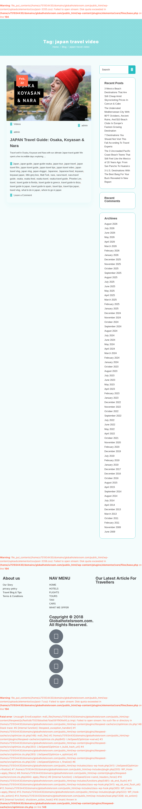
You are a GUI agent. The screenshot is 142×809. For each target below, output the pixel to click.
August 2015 (110, 482)
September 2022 (112, 415)
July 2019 (109, 456)
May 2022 (109, 429)
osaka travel (42, 179)
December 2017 (112, 469)
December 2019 (112, 451)
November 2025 (112, 264)
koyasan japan (17, 175)
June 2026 (109, 232)
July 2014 (109, 500)
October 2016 (111, 478)
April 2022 (109, 433)
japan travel (70, 164)
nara (53, 175)
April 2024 (109, 348)
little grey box (32, 175)
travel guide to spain (41, 186)
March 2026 (110, 246)
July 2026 (109, 228)
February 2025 (111, 304)
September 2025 (112, 273)
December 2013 (112, 509)
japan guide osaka (43, 164)
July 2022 (109, 420)
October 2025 (111, 268)
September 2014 (112, 491)
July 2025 (109, 282)
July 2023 (109, 375)
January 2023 (111, 398)
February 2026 (111, 250)
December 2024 (112, 313)
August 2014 (110, 496)
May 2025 (109, 291)
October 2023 (111, 366)
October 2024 (111, 322)
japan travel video (65, 167)
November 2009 (112, 527)
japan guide (26, 164)
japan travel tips (47, 167)
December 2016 (112, 473)
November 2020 (112, 442)
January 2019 (111, 464)
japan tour (58, 164)
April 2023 (109, 389)
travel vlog (15, 190)
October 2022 (111, 411)
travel (12, 182)
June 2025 (109, 286)
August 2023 (110, 371)
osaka (20, 179)
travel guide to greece (49, 182)
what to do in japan (30, 190)
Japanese (53, 171)
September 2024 (112, 326)
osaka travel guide (59, 179)
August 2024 (110, 331)
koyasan (79, 171)
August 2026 (110, 224)
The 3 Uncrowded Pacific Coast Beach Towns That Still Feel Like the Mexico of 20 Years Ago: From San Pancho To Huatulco (117, 158)
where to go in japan (51, 190)
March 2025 (110, 299)
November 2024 (112, 317)
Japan (16, 164)
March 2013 (110, 514)
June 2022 (109, 424)
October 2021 (111, 438)
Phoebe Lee (75, 179)
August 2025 (110, 277)
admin (85, 125)
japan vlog (26, 171)
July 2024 (109, 335)
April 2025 (109, 295)
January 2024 (111, 362)
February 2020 (111, 447)
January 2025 (111, 308)
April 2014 (109, 505)
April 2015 (109, 487)
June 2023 (109, 380)
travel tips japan (71, 186)
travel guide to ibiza (70, 182)
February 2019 (111, 460)
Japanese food (66, 171)
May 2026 (109, 237)
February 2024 (111, 357)
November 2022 (112, 407)
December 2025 (112, 259)
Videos (17, 124)
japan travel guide (29, 167)
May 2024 (109, 344)
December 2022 (112, 402)
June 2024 (109, 340)
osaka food (29, 179)
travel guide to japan (20, 186)
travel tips (57, 186)
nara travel (61, 175)
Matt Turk (44, 175)
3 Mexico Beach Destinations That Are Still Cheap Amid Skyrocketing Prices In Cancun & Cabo (116, 96)
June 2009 (109, 531)
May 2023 (109, 384)
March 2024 (110, 353)
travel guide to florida (27, 182)
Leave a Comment (23, 195)
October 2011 (111, 518)
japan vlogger (40, 171)
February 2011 (111, 522)
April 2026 (109, 241)
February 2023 (111, 393)
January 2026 (111, 255)
